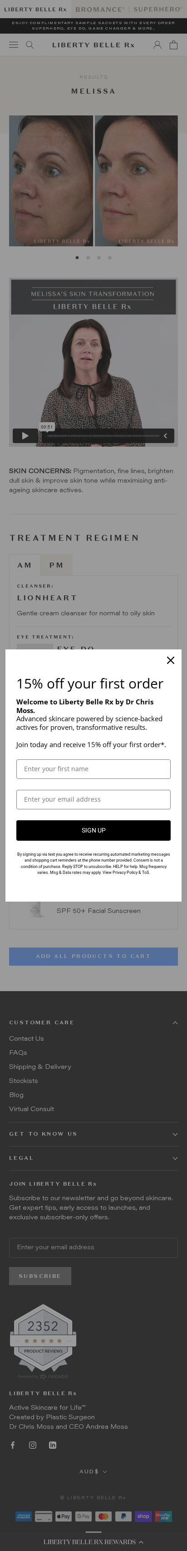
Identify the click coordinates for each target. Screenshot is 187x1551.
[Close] (171, 660)
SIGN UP (94, 830)
